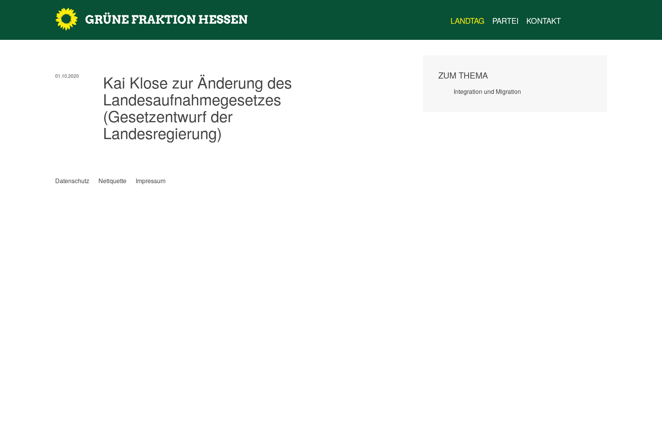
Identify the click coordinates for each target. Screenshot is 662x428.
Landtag (468, 20)
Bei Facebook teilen (61, 154)
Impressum (151, 181)
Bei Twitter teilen (77, 154)
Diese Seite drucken (386, 154)
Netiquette (112, 181)
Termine (587, 21)
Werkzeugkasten (572, 21)
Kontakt (543, 20)
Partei (505, 20)
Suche (612, 21)
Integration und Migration (487, 91)
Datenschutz (72, 181)
